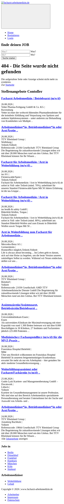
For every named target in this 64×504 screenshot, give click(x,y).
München (12, 463)
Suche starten (8, 58)
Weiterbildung (14, 481)
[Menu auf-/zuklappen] (25, 16)
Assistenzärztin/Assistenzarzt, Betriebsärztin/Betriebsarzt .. (19, 306)
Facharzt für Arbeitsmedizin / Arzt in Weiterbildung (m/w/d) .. (24, 163)
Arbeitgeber (13, 494)
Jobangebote (12, 438)
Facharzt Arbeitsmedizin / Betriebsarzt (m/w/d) (30, 98)
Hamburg (12, 460)
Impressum (12, 497)
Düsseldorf (12, 455)
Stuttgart (11, 469)
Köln (9, 466)
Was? (33, 51)
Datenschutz (13, 500)
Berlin (10, 452)
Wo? (33, 54)
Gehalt (10, 484)
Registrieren (13, 35)
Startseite (9, 85)
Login (10, 38)
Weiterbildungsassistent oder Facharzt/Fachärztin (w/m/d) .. (20, 371)
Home (10, 32)
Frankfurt (12, 458)
